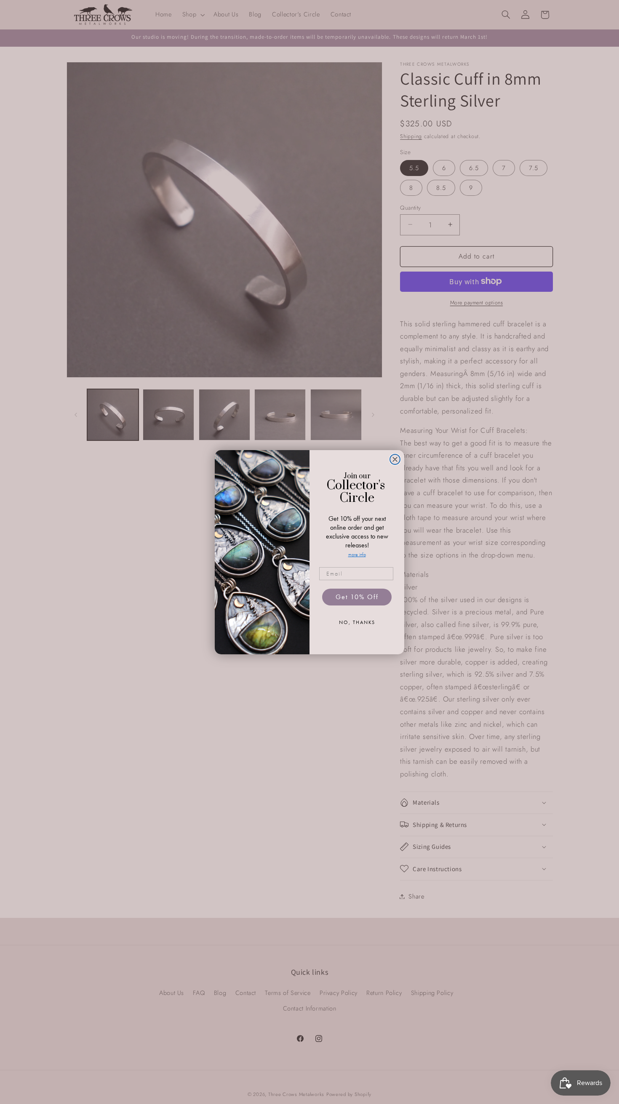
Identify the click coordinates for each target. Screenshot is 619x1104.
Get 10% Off (357, 596)
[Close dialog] (395, 459)
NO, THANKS (357, 622)
